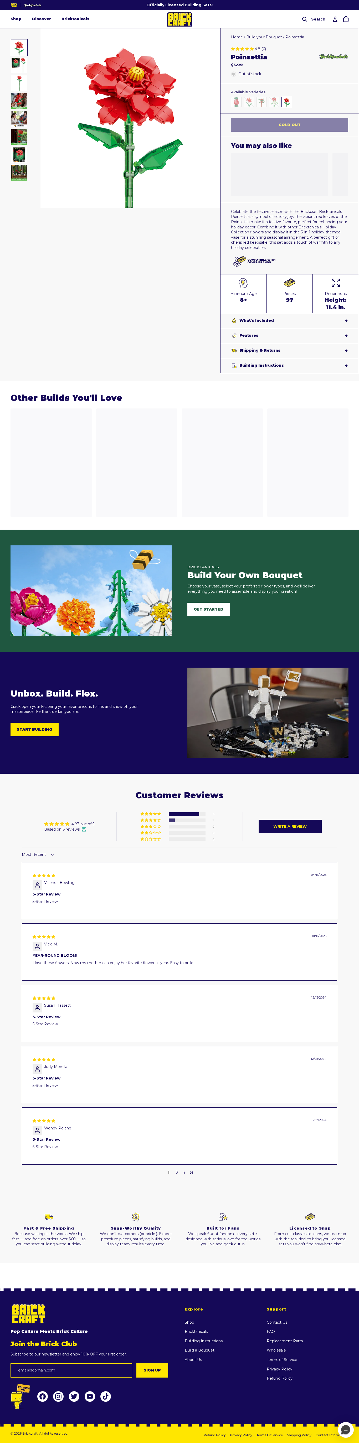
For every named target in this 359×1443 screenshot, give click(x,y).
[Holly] (261, 102)
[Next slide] (216, 118)
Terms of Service (282, 1359)
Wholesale (276, 1350)
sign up (152, 1370)
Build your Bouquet (264, 37)
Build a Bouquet (199, 1350)
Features (248, 335)
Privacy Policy (279, 1369)
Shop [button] (16, 19)
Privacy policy (241, 1435)
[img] (44, 875)
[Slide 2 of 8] (19, 65)
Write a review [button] (290, 826)
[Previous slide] (44, 118)
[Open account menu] (334, 19)
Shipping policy (299, 1435)
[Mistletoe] (274, 102)
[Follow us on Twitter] (74, 1396)
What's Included (256, 320)
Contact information (332, 1435)
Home (237, 37)
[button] (243, 49)
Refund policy (215, 1435)
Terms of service (270, 1435)
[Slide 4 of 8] (19, 101)
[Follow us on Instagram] (58, 1396)
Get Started (208, 609)
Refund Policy (280, 1378)
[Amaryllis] (249, 102)
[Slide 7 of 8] (19, 155)
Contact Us (277, 1322)
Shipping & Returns (259, 350)
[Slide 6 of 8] (19, 137)
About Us (193, 1359)
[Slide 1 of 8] (19, 47)
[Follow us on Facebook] (42, 1396)
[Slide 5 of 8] (19, 119)
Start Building (34, 729)
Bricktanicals (75, 19)
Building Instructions (261, 365)
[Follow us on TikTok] (105, 1396)
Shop (189, 1322)
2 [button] (177, 1172)
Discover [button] (41, 19)
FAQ (271, 1331)
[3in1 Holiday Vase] (236, 102)
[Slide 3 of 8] (19, 83)
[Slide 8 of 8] (19, 173)
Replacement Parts (285, 1341)
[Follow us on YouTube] (90, 1396)
